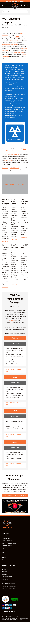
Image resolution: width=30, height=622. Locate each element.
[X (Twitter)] (7, 611)
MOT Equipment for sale (15, 40)
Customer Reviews (7, 545)
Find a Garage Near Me (8, 588)
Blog (3, 552)
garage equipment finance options (12, 153)
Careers (4, 555)
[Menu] (27, 5)
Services (4, 574)
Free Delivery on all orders (15, 1)
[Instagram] (9, 611)
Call (5, 5)
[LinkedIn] (2, 611)
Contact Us (5, 560)
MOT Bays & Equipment (8, 583)
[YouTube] (12, 611)
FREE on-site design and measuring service (14, 67)
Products (4, 571)
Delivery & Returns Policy (9, 543)
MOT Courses (8, 160)
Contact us (5, 168)
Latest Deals (5, 591)
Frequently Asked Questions (9, 586)
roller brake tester (19, 52)
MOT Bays (5, 579)
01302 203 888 (14, 168)
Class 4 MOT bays (13, 98)
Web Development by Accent (14, 619)
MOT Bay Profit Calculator (15, 184)
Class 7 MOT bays (11, 100)
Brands (4, 569)
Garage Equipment (7, 576)
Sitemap (4, 557)
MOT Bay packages (13, 85)
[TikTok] (14, 611)
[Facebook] (5, 611)
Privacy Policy (6, 538)
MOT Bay (17, 37)
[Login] (21, 5)
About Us (4, 536)
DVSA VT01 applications (13, 79)
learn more (5, 241)
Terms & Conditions (7, 540)
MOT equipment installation (12, 154)
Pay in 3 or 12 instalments (9, 548)
